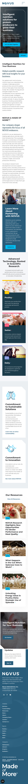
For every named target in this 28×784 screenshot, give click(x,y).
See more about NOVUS (13, 479)
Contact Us (10, 247)
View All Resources (13, 499)
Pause (24, 55)
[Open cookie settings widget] (3, 781)
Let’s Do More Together (11, 44)
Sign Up (9, 663)
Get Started (8, 637)
